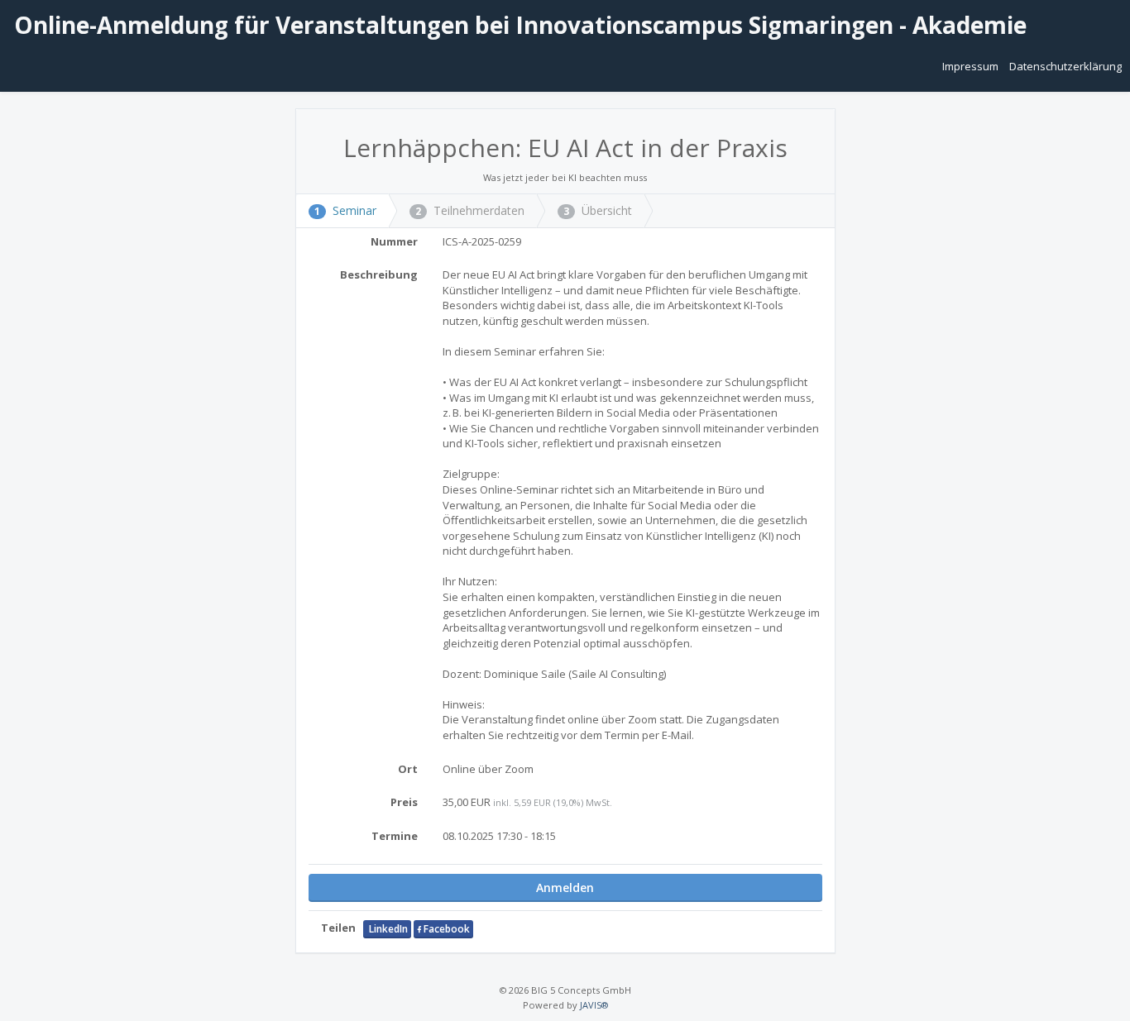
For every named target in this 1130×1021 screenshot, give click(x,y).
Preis (404, 801)
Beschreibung (379, 274)
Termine (394, 835)
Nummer (394, 241)
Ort (408, 768)
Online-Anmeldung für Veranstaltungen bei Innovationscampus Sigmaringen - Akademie (517, 25)
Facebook (445, 929)
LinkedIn (387, 929)
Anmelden (565, 887)
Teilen (336, 927)
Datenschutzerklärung (1065, 66)
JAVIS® (594, 1005)
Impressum (971, 66)
